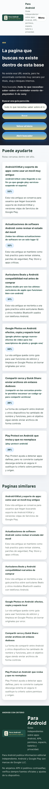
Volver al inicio (24, 126)
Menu (41, 17)
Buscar (24, 116)
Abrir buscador (24, 135)
